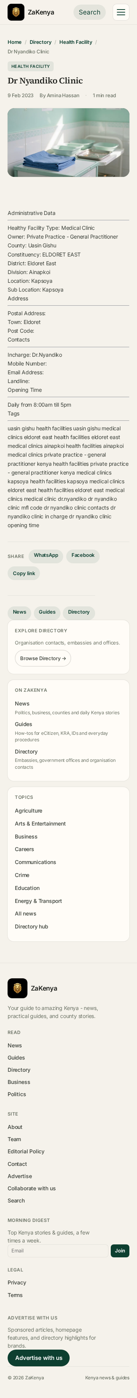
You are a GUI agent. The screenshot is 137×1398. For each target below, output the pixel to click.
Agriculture (28, 810)
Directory (40, 42)
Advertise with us (38, 1357)
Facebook (83, 555)
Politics (17, 1094)
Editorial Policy (26, 1151)
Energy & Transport (38, 901)
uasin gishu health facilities (40, 428)
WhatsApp (46, 555)
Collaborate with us (32, 1188)
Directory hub (31, 926)
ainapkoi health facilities (73, 445)
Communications (35, 862)
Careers (24, 849)
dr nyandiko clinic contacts (76, 507)
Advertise (20, 1176)
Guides (47, 612)
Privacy (17, 1282)
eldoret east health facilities (57, 437)
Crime (22, 875)
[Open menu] (121, 12)
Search (89, 12)
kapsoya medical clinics (95, 481)
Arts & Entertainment (40, 823)
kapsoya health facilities (36, 481)
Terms (15, 1295)
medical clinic (40, 498)
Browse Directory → (43, 658)
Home (15, 42)
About (15, 1127)
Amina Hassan (63, 95)
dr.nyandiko (72, 498)
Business (26, 836)
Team (14, 1139)
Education (27, 888)
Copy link (24, 573)
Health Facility (75, 42)
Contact (17, 1164)
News (19, 612)
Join (120, 1250)
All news (26, 913)
